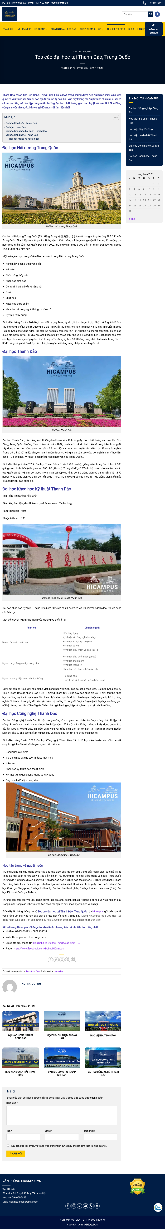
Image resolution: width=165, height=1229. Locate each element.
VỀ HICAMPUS (24, 29)
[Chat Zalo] (158, 1207)
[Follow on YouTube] (97, 1206)
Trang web (89, 1131)
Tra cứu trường (116, 29)
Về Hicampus (67, 1220)
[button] (114, 118)
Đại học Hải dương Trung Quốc (21, 123)
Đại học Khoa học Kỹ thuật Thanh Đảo (26, 131)
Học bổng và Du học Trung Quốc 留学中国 (56, 942)
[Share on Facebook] (50, 959)
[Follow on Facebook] (157, 14)
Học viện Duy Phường (141, 129)
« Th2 (132, 218)
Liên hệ (80, 1220)
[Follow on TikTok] (79, 1206)
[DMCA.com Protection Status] (137, 1186)
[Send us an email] (85, 1206)
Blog (131, 29)
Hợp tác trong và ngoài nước (24, 139)
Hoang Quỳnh (96, 68)
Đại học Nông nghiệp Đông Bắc (143, 110)
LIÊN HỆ (141, 29)
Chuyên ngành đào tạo (63, 29)
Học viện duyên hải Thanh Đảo (143, 137)
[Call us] (91, 1206)
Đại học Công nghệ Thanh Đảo (21, 134)
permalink (58, 971)
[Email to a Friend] (62, 959)
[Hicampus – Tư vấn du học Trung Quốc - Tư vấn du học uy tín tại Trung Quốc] (9, 14)
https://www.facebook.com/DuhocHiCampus (38, 948)
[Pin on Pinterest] (67, 959)
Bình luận (12, 1103)
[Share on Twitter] (56, 959)
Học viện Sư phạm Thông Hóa (143, 120)
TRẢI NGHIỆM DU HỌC (90, 29)
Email (48, 1131)
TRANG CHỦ (8, 29)
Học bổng (39, 29)
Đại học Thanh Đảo (15, 127)
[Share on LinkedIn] (73, 959)
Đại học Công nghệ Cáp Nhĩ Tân (144, 147)
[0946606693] (145, 3)
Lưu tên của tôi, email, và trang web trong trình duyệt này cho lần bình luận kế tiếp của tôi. (59, 1146)
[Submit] (150, 14)
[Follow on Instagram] (73, 1206)
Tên (9, 1131)
